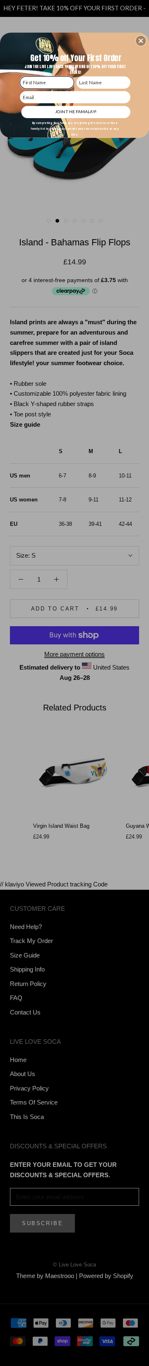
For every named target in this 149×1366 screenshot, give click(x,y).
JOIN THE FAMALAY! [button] (75, 111)
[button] (141, 41)
